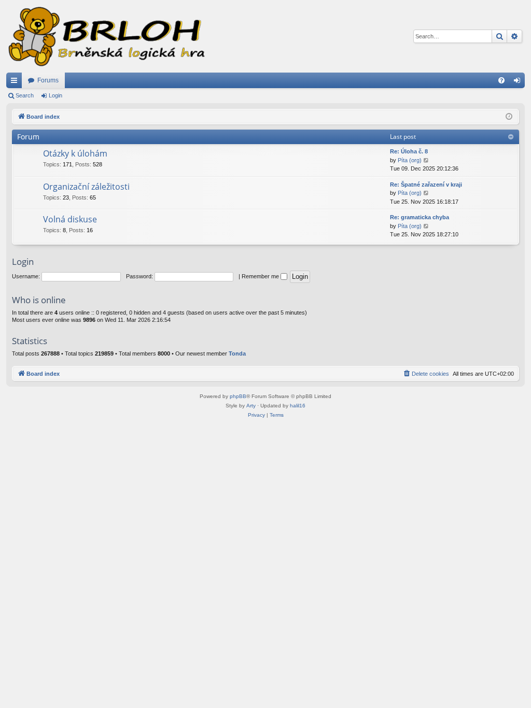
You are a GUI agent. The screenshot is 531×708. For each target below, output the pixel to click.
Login (55, 95)
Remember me (261, 276)
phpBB (238, 396)
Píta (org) (410, 160)
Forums (48, 80)
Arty (251, 405)
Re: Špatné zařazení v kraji (426, 184)
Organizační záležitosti (86, 186)
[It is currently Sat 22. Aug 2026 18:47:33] (509, 117)
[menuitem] (501, 80)
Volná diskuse (70, 219)
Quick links (16, 82)
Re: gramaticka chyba (419, 217)
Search (25, 95)
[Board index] (105, 36)
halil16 (297, 405)
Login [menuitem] (519, 82)
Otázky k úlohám (75, 153)
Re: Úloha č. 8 (409, 151)
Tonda (237, 353)
